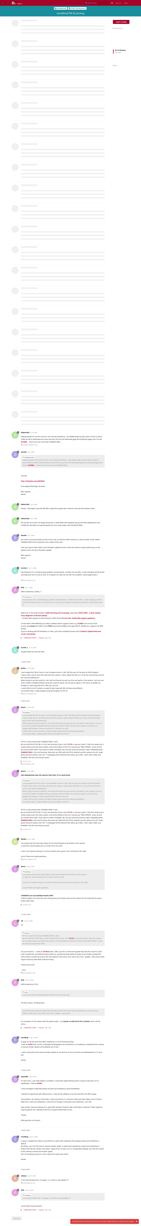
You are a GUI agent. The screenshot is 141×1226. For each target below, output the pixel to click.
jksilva (27, 713)
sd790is (39, 1083)
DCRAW (80, 623)
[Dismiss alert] (136, 1221)
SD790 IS (46, 952)
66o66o (28, 872)
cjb (26, 992)
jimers (27, 933)
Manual (41, 638)
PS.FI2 (69, 744)
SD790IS (24, 442)
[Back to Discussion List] (3, 3)
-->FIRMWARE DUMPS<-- (30, 638)
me (50, 638)
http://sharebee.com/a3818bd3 (33, 481)
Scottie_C (28, 597)
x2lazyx (28, 1195)
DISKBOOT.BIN (26, 752)
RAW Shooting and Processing (57, 613)
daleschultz (29, 457)
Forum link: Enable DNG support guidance (78, 618)
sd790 (30, 1044)
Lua (46, 638)
